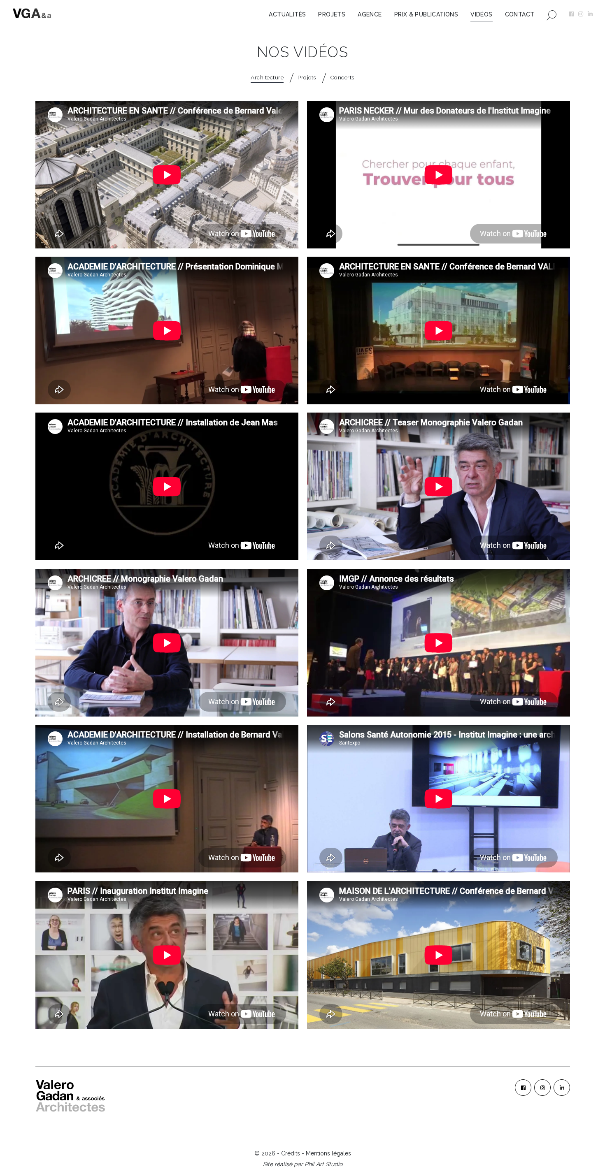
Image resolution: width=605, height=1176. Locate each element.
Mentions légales (328, 1153)
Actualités (287, 14)
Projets (331, 14)
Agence (370, 14)
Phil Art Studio (323, 1164)
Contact (520, 14)
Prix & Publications (426, 14)
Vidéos (481, 14)
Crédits (290, 1153)
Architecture (267, 77)
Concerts (342, 77)
